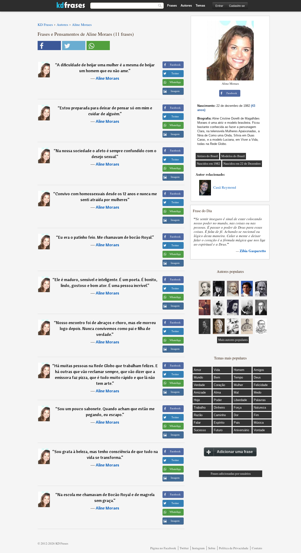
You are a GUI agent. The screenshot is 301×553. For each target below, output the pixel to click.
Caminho (220, 415)
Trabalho (200, 407)
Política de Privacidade (233, 548)
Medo (257, 392)
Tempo (238, 377)
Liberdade (240, 400)
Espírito (219, 422)
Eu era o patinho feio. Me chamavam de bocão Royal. (105, 237)
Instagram (198, 548)
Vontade (259, 430)
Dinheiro (219, 407)
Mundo (198, 377)
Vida (217, 370)
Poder (218, 400)
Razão (198, 415)
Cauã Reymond (224, 187)
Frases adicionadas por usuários (231, 473)
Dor (236, 415)
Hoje (197, 400)
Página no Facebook (163, 548)
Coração (219, 385)
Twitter (184, 548)
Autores (186, 5)
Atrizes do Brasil (207, 156)
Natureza (260, 407)
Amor (197, 370)
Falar (197, 422)
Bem (217, 377)
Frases (172, 5)
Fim (256, 415)
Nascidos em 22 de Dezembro (242, 163)
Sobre (211, 548)
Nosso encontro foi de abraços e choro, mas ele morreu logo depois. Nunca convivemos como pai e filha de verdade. (106, 328)
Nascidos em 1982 (208, 163)
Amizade (200, 392)
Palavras (260, 400)
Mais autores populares (233, 340)
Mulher (238, 385)
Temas (200, 5)
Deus (257, 377)
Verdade (199, 385)
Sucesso (200, 430)
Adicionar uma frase (235, 452)
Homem (239, 370)
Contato (257, 548)
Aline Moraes (107, 78)
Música (259, 422)
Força (238, 407)
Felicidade (261, 385)
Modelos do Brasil (233, 156)
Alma (217, 392)
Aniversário (241, 430)
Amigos (259, 370)
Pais (237, 422)
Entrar (219, 6)
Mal (236, 392)
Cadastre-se (237, 6)
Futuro (218, 430)
